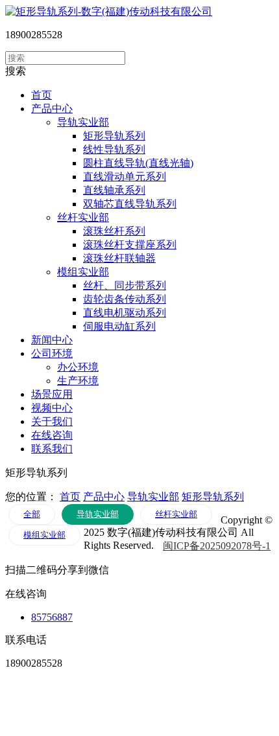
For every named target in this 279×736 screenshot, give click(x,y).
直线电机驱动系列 (124, 312)
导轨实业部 (83, 122)
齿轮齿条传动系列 (124, 299)
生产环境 (78, 380)
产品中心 (104, 496)
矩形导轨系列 (114, 135)
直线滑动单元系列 (124, 176)
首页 (70, 496)
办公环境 (78, 367)
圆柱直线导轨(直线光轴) (138, 162)
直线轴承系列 (114, 190)
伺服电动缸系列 (119, 326)
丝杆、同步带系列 (124, 285)
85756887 (52, 617)
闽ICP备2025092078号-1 (217, 545)
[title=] (108, 11)
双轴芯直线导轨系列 (129, 203)
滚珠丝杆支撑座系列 (129, 244)
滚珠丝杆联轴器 (119, 258)
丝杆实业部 (83, 217)
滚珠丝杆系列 (114, 230)
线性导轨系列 (114, 149)
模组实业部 (83, 271)
